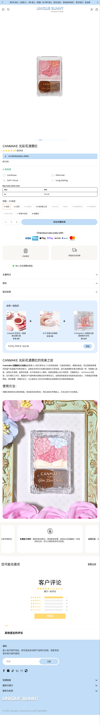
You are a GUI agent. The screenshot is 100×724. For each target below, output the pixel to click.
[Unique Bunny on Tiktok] (12, 671)
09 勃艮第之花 (41, 206)
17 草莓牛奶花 (22, 213)
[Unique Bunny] (50, 9)
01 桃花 (6, 206)
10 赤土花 (54, 206)
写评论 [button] (50, 616)
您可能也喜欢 (10, 564)
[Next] (97, 2)
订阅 (49, 661)
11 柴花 (65, 206)
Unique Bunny (25, 711)
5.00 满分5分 (57, 588)
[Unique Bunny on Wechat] (26, 671)
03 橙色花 (28, 206)
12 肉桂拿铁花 (77, 206)
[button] (9, 150)
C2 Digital (38, 711)
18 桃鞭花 (35, 213)
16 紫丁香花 (8, 213)
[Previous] (2, 2)
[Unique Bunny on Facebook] (4, 671)
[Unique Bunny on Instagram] (8, 671)
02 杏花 (17, 206)
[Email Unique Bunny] (21, 671)
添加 (87, 346)
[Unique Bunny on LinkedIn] (17, 671)
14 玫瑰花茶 (91, 206)
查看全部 (92, 564)
